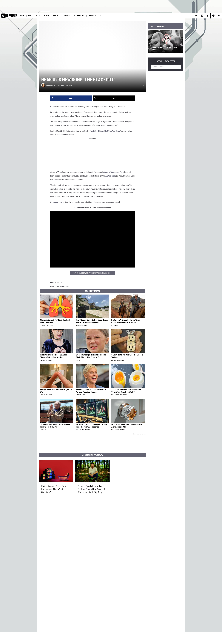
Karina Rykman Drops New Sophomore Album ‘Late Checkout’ (53, 489)
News (30, 16)
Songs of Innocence (111, 172)
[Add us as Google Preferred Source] (213, 15)
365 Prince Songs (95, 16)
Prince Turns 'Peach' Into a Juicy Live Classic (164, 48)
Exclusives (66, 16)
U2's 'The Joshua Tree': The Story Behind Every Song (92, 273)
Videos (55, 16)
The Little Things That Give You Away (104, 131)
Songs (46, 16)
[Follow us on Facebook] (207, 15)
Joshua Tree (110, 176)
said (55, 179)
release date (57, 202)
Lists (38, 16)
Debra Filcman (50, 85)
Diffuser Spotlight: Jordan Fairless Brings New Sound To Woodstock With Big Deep (92, 489)
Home (22, 16)
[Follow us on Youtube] (219, 15)
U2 (51, 106)
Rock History (79, 16)
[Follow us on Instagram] (202, 15)
